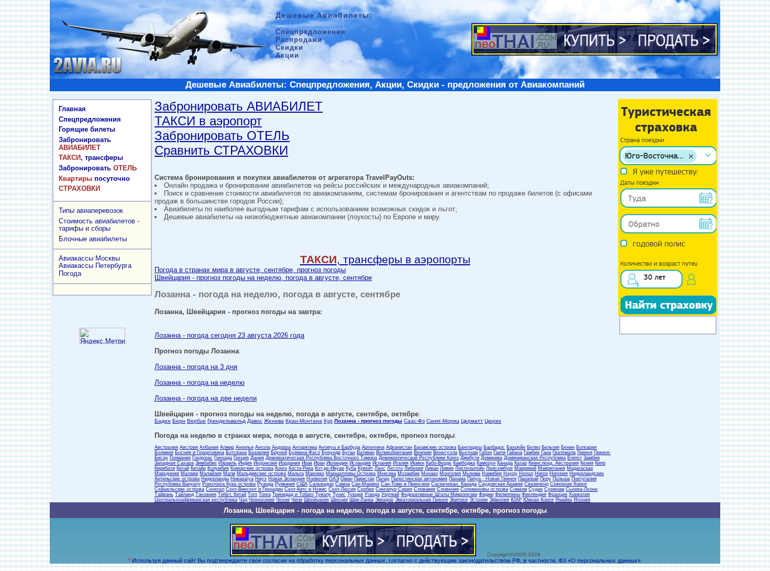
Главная (72, 109)
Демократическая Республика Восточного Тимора (321, 457)
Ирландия (337, 463)
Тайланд (184, 494)
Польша (561, 478)
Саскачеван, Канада (454, 484)
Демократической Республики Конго (419, 457)
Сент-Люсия (342, 489)
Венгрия (423, 452)
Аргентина (373, 447)
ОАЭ (334, 478)
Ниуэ (261, 478)
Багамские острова (435, 447)
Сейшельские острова (179, 489)
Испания (381, 463)
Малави (189, 473)
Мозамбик (409, 473)
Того (252, 494)
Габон (485, 452)
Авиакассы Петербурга (95, 266)
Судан (536, 489)
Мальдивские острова (261, 473)
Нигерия (558, 473)
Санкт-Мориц (442, 421)
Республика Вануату (178, 484)
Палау (383, 478)
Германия (180, 457)
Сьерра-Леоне (582, 489)
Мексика (386, 473)
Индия (245, 463)
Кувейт (365, 468)
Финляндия (534, 494)
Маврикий (525, 468)
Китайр (198, 468)
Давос (254, 421)
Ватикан (366, 452)
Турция (355, 494)
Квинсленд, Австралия (554, 463)
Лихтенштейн (470, 468)
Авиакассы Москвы (89, 258)
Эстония (478, 499)
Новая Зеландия (286, 478)
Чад (243, 499)
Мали (229, 473)
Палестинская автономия (419, 478)
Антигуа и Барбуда (339, 447)
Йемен (417, 463)
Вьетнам (468, 452)
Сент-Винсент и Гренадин (254, 489)
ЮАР (516, 499)
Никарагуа (242, 478)
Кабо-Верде (439, 463)
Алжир (227, 447)
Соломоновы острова (484, 489)
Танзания (205, 494)
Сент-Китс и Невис (305, 489)
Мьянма (471, 473)
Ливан (431, 468)
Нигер (541, 473)
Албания (209, 447)
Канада (505, 463)
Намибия (492, 473)
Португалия (584, 478)
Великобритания (394, 452)
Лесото (395, 468)
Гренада (223, 457)
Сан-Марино (365, 484)
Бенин (568, 447)
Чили (296, 499)
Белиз (533, 447)
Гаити (499, 452)
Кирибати (165, 468)
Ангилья (245, 447)
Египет (574, 457)
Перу (545, 478)
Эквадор (384, 499)
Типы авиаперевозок (91, 210)
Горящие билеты (87, 129)
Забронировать (85, 144)
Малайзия (211, 473)
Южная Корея (538, 499)
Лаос (380, 468)
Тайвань (164, 494)
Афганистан (399, 447)
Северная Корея (568, 484)
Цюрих (493, 421)
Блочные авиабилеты (93, 239)
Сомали (518, 489)
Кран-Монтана (303, 421)
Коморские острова (251, 468)
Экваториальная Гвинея (421, 499)
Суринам (554, 489)
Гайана (514, 452)
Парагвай (528, 478)
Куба (351, 468)
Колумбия (218, 468)
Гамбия (532, 452)
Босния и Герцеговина (199, 452)
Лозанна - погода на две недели (206, 398)
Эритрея (458, 499)
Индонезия (265, 463)
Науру (510, 473)
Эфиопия (499, 499)
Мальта (296, 473)
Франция (557, 494)
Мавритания (551, 468)
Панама (457, 478)
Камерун (486, 463)
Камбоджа (464, 463)
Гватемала (564, 452)
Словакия (424, 489)
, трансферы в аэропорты (385, 259)
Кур (328, 421)
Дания (257, 457)
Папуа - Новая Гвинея (491, 478)
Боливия (164, 452)
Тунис (339, 494)
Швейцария (316, 499)
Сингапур (386, 489)
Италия (401, 463)
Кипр (600, 463)
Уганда (372, 494)
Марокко (314, 473)
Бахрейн (516, 447)
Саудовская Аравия (500, 484)
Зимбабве (206, 463)
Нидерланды (215, 478)
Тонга (265, 494)
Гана (546, 452)
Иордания (289, 463)
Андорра (281, 447)
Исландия (360, 463)
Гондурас (202, 457)
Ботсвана (236, 452)
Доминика (491, 457)
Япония (582, 499)
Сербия (365, 489)
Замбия (592, 457)
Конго (281, 468)
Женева (274, 421)
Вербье (196, 421)
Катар (520, 463)
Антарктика (304, 447)
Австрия (189, 447)
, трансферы (91, 157)
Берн (178, 421)
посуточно (94, 178)
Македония (167, 473)
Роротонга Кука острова (229, 484)
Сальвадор (321, 484)
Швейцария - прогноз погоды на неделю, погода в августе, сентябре (263, 278)
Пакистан (364, 478)
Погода (70, 273)
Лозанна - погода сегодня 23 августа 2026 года (229, 335)
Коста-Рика (301, 468)
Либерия (413, 468)
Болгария (586, 447)
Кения (586, 463)
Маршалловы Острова (351, 473)
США (301, 484)
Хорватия (579, 494)
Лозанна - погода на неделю (200, 382)
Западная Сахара (174, 463)
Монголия (450, 473)
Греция (241, 457)
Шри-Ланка (361, 499)
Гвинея (584, 452)
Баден (163, 421)
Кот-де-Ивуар (329, 468)
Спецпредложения (90, 119)
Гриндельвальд (226, 421)
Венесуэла (445, 452)
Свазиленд (536, 484)
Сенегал (215, 489)
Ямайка (563, 499)
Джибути (469, 457)
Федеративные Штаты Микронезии (439, 494)
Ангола (262, 447)
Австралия (166, 447)
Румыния (285, 484)
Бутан (348, 452)
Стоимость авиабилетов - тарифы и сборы (99, 225)
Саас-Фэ (414, 421)
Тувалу (323, 494)
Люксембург (499, 468)
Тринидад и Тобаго (293, 494)
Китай (183, 468)
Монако (429, 473)
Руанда (265, 484)
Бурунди (331, 452)
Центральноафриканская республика (196, 499)
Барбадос (494, 447)
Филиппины (507, 494)
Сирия (405, 489)
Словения (448, 489)
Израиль (227, 463)
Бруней (279, 452)
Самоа (342, 484)
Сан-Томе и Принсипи (405, 484)
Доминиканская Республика (535, 457)
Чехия (283, 499)
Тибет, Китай (232, 494)
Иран (319, 463)
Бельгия (550, 447)
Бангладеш (470, 447)
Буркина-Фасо (304, 452)
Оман (346, 478)
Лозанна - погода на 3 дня (196, 367)
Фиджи (486, 494)
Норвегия (316, 478)
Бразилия (258, 452)
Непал (526, 473)
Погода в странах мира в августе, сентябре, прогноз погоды (250, 270)
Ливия (447, 468)
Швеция (339, 499)
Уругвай (390, 494)
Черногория (261, 499)
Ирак (307, 463)
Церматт (472, 421)
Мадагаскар (580, 468)
